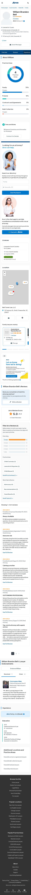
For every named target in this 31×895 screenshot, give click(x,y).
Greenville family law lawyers (11, 765)
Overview (4, 52)
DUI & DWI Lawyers (15, 844)
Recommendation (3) (11, 489)
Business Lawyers (15, 839)
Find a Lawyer (15, 782)
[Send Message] (8, 318)
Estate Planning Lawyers (15, 847)
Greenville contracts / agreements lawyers (15, 757)
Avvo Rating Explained (15, 875)
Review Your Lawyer (15, 785)
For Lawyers (15, 796)
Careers (15, 869)
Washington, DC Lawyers (15, 816)
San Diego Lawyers (15, 827)
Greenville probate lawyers (11, 768)
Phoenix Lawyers (15, 821)
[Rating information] (24, 21)
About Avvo (15, 867)
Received (8, 674)
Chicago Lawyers (15, 810)
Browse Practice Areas (16, 790)
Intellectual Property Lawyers (15, 855)
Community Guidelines (15, 882)
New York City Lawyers (15, 805)
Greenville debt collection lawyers (13, 761)
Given (22, 674)
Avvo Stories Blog (15, 793)
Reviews (15, 52)
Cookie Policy (24, 880)
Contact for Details (12, 136)
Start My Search (15, 193)
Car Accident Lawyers (15, 849)
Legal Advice (15, 788)
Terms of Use (5, 880)
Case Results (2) (9, 494)
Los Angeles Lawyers (15, 808)
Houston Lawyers (15, 813)
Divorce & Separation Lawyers (15, 852)
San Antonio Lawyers (15, 824)
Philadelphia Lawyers (15, 819)
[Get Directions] (22, 318)
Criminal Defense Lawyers (15, 841)
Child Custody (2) (10, 461)
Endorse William (15, 668)
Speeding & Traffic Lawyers (15, 858)
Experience (27, 52)
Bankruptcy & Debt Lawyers (15, 836)
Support (15, 872)
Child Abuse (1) (9, 471)
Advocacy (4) (8, 484)
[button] (17, 283)
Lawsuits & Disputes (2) (12, 466)
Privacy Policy (15, 880)
